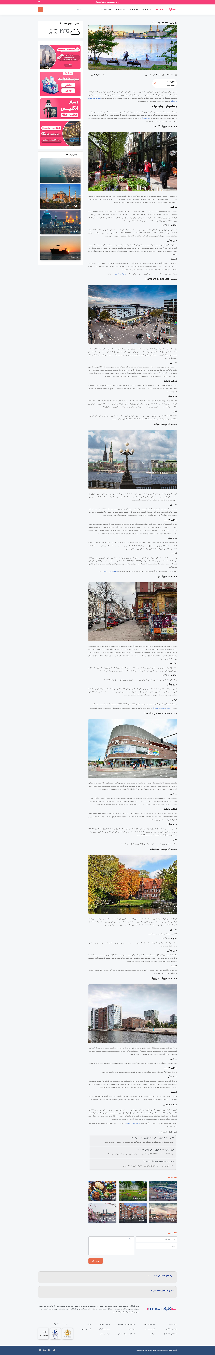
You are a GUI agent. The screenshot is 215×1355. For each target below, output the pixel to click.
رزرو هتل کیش (105, 1333)
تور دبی (88, 1324)
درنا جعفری (148, 74)
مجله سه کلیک (106, 9)
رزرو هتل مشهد (105, 1324)
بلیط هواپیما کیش (171, 1329)
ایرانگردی (147, 9)
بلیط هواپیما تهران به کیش (126, 1324)
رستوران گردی (120, 9)
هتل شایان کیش (104, 1329)
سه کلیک (144, 1350)
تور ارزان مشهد (86, 1329)
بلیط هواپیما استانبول (170, 1333)
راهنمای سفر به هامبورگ (133, 1123)
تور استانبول (131, 1329)
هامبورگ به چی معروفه (110, 571)
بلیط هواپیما (173, 1324)
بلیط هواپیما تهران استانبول (126, 1333)
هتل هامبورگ (146, 118)
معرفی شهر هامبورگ (120, 273)
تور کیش (152, 1333)
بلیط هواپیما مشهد (149, 1324)
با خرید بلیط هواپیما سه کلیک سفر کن (107, 2)
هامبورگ (158, 74)
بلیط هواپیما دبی (150, 1329)
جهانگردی (134, 9)
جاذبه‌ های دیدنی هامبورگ (161, 708)
